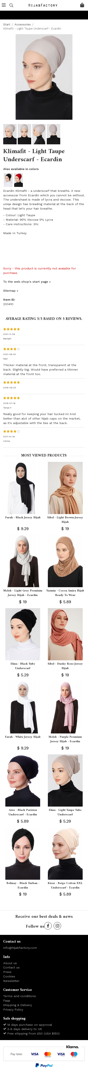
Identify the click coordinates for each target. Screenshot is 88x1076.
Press (7, 972)
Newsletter (11, 981)
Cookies (9, 976)
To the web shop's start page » (27, 281)
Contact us (11, 967)
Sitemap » (10, 290)
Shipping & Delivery (17, 1005)
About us (10, 963)
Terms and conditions (19, 996)
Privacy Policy (13, 1009)
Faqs (6, 1000)
